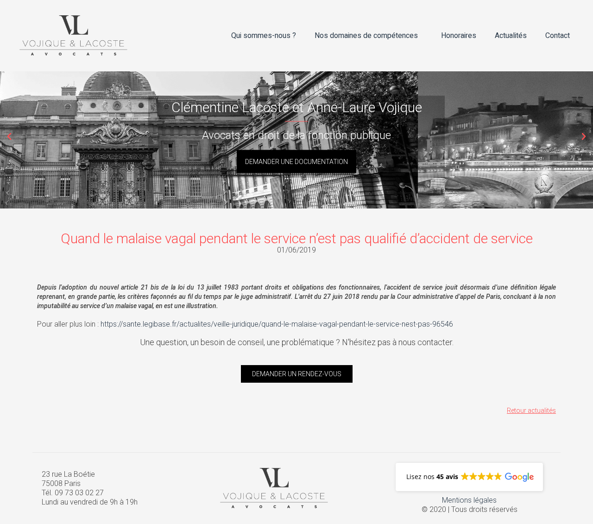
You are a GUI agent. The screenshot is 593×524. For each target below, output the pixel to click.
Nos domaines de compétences (366, 35)
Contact (557, 35)
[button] (9, 136)
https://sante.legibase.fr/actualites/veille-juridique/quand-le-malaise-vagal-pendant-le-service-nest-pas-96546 (277, 324)
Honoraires (458, 35)
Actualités (511, 35)
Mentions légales (469, 500)
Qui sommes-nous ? (263, 35)
